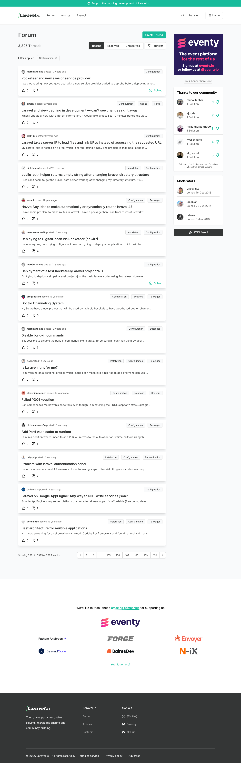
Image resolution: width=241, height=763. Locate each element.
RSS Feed (201, 232)
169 (146, 555)
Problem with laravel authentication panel (53, 464)
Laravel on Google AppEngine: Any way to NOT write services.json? (74, 496)
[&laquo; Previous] (80, 555)
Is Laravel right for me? (39, 367)
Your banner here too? (198, 81)
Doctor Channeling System (42, 303)
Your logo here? (120, 664)
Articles (65, 15)
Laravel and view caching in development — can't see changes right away (79, 110)
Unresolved (133, 45)
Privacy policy (114, 755)
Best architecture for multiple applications (54, 528)
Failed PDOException (37, 400)
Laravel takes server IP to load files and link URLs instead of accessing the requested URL (91, 142)
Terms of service (89, 755)
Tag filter (157, 45)
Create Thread (154, 35)
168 (136, 555)
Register (194, 15)
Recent (96, 45)
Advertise (134, 755)
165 (108, 555)
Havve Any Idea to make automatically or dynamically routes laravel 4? (76, 207)
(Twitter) (131, 716)
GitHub (130, 732)
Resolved (113, 45)
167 (127, 555)
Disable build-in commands (42, 335)
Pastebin (82, 15)
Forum (51, 15)
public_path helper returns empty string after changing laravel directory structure (85, 175)
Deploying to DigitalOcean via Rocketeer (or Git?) (59, 239)
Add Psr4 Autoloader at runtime (46, 432)
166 (118, 555)
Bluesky (131, 724)
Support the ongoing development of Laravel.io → (122, 3)
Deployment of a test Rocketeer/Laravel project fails (62, 271)
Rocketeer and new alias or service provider (55, 78)
